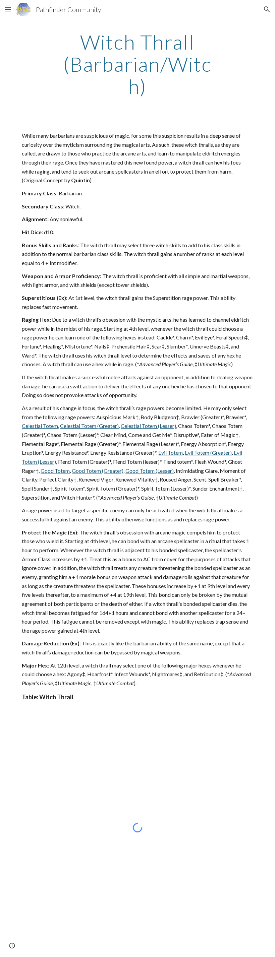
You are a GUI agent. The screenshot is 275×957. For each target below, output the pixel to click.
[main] (138, 64)
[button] (8, 9)
